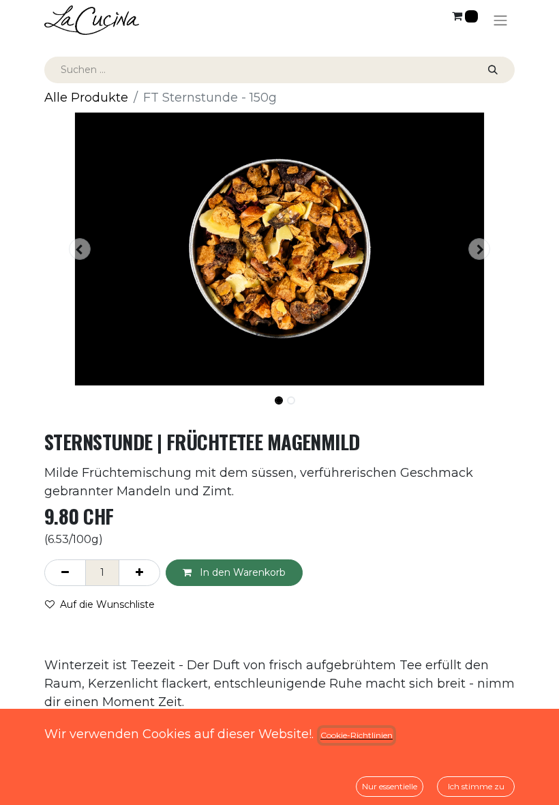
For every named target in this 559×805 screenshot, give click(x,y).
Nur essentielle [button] (389, 786)
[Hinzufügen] (139, 572)
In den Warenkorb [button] (241, 572)
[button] (79, 249)
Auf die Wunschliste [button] (107, 604)
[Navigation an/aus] (500, 20)
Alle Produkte (86, 97)
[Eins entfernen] (65, 572)
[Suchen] (493, 70)
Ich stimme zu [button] (476, 786)
